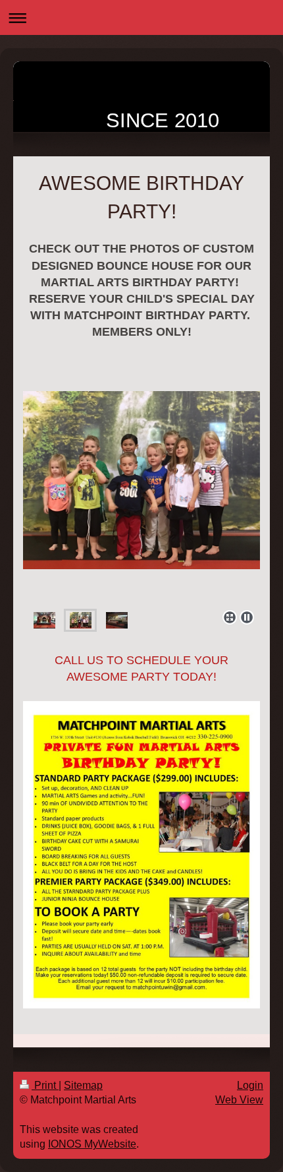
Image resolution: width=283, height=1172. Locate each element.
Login (250, 1085)
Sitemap (83, 1085)
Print (45, 1085)
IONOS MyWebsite (92, 1144)
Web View (239, 1099)
